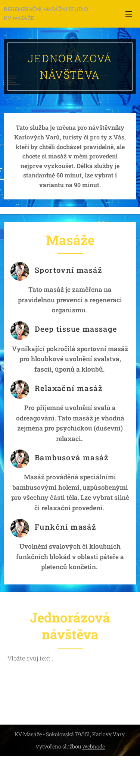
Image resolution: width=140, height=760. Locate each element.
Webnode (93, 746)
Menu (128, 13)
